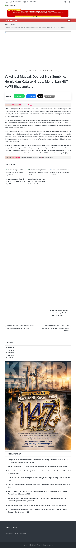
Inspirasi (11, 348)
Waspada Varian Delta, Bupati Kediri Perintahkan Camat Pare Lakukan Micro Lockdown (55, 328)
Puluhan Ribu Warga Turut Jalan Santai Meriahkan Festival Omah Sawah (32, 466)
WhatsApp (20, 96)
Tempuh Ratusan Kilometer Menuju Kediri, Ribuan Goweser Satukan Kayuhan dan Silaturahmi (39, 471)
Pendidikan (11, 350)
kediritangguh (29, 105)
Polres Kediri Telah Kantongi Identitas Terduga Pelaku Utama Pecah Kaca (59, 313)
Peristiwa (12, 24)
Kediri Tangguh (11, 20)
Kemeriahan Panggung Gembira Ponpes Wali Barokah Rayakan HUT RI (32, 505)
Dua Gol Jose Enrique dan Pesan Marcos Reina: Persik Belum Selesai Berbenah (35, 485)
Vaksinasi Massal (47, 157)
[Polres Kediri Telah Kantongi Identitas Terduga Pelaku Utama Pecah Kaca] (60, 238)
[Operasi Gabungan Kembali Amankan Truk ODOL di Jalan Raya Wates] (16, 172)
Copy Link (50, 96)
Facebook (32, 96)
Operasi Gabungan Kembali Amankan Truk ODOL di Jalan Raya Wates (15, 181)
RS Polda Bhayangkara (34, 157)
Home (6, 24)
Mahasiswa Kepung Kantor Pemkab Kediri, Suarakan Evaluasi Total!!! (37, 181)
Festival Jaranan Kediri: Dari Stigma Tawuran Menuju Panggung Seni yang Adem (35, 478)
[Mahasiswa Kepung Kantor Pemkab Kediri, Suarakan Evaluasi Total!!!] (38, 172)
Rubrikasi (11, 355)
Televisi (10, 358)
